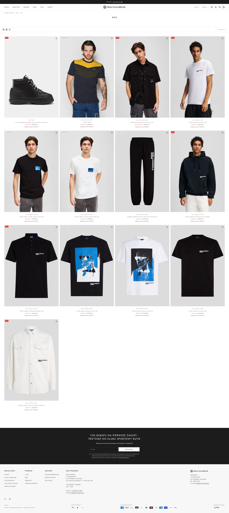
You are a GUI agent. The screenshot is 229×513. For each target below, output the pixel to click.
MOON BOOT (31, 120)
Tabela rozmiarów (9, 486)
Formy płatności (9, 480)
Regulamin (28, 480)
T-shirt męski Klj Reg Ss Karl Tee (87, 311)
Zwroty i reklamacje (10, 477)
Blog (26, 477)
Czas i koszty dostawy (11, 483)
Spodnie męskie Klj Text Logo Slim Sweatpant (142, 217)
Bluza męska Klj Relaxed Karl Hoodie (197, 217)
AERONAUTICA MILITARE (87, 120)
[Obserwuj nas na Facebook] (5, 499)
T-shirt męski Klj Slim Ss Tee (197, 122)
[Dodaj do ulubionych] (56, 38)
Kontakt (50, 7)
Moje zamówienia (50, 477)
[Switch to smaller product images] (6, 29)
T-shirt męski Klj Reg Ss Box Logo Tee (31, 217)
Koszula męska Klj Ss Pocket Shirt (142, 122)
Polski (204, 7)
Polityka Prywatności (31, 483)
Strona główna (8, 13)
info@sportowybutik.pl (77, 493)
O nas (42, 7)
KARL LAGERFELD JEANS (142, 120)
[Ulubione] (212, 7)
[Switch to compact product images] (9, 29)
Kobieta (6, 7)
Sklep (17, 13)
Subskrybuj (129, 449)
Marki (35, 7)
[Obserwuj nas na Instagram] (10, 499)
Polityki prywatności (123, 457)
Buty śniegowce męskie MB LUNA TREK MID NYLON (31, 122)
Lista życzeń (48, 480)
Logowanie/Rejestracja (52, 474)
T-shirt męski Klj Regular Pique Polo (31, 311)
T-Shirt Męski (87, 122)
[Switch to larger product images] (3, 29)
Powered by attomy (29, 507)
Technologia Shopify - (16, 507)
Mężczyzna (16, 7)
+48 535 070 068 (77, 491)
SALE (22, 13)
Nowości (26, 7)
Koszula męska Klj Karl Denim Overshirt (31, 405)
